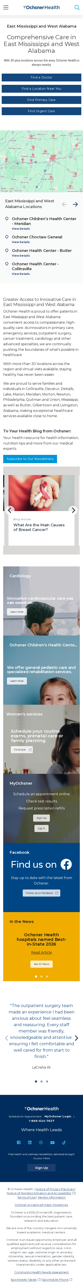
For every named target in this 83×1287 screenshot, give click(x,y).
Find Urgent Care (41, 111)
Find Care (20, 749)
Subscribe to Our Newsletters (30, 459)
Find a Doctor (41, 77)
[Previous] (64, 204)
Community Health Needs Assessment (41, 1272)
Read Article (41, 952)
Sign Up (41, 817)
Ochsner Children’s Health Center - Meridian (44, 221)
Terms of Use (26, 1197)
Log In (41, 828)
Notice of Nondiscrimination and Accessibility (39, 1193)
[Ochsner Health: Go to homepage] (41, 7)
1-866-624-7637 (41, 1120)
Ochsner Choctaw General (37, 237)
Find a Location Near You (42, 89)
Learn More (16, 611)
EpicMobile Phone (55, 1279)
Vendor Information (52, 1197)
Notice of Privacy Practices (55, 1189)
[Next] (75, 204)
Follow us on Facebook (39, 892)
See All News (41, 964)
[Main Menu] (6, 7)
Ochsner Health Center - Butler (42, 250)
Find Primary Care (41, 100)
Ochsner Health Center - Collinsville (35, 266)
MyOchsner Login (57, 1116)
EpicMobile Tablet (24, 1279)
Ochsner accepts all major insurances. (42, 1204)
